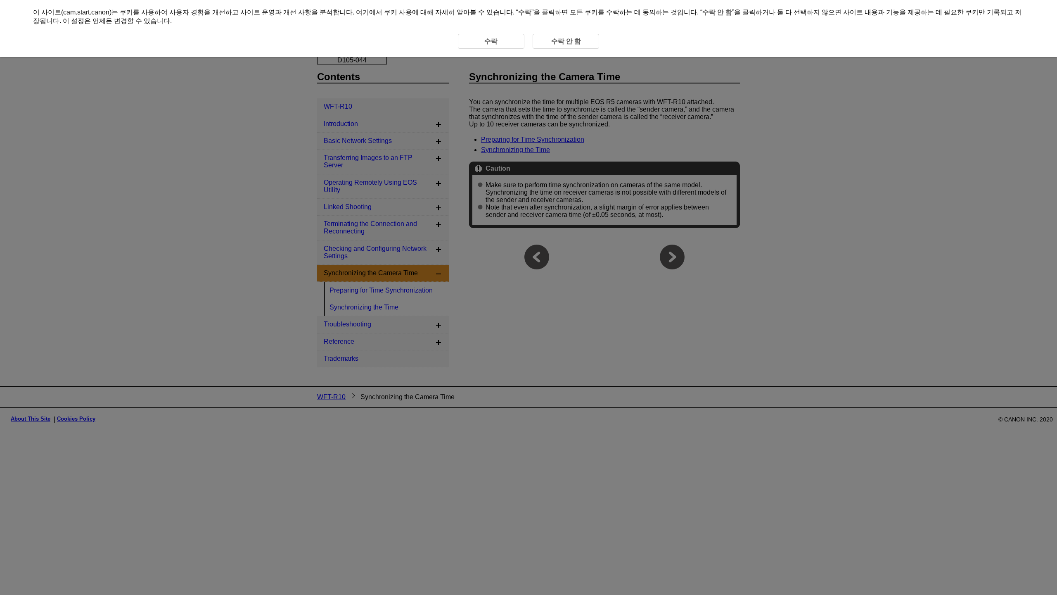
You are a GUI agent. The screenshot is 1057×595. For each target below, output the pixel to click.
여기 (362, 12)
